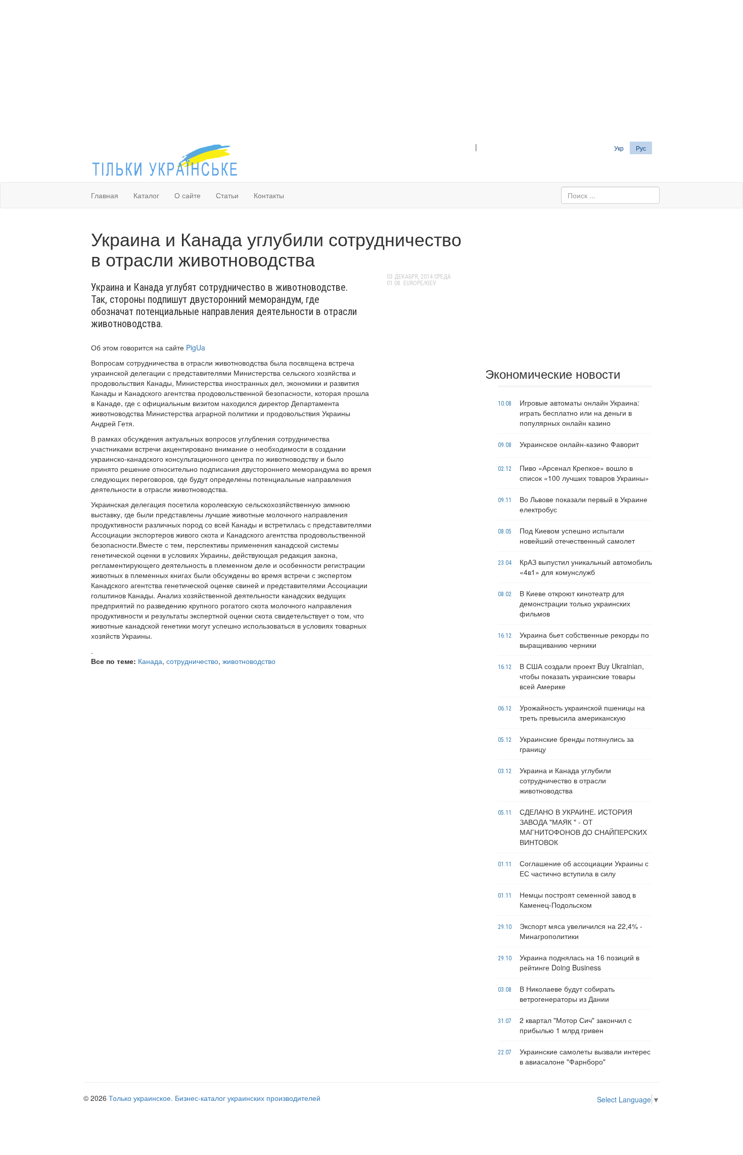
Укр (619, 148)
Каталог (146, 195)
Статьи (227, 195)
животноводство (248, 661)
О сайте (187, 195)
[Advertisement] (371, 71)
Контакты (269, 195)
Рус (641, 148)
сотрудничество (192, 661)
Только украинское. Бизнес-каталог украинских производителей (214, 1098)
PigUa (195, 347)
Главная (104, 195)
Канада (150, 661)
